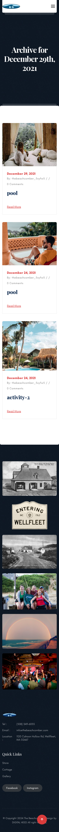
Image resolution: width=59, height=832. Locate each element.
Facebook (12, 788)
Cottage (7, 769)
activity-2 (18, 397)
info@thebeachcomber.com (32, 730)
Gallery (6, 776)
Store (5, 763)
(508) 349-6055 (25, 724)
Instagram (32, 788)
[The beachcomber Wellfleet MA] (11, 6)
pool (12, 192)
